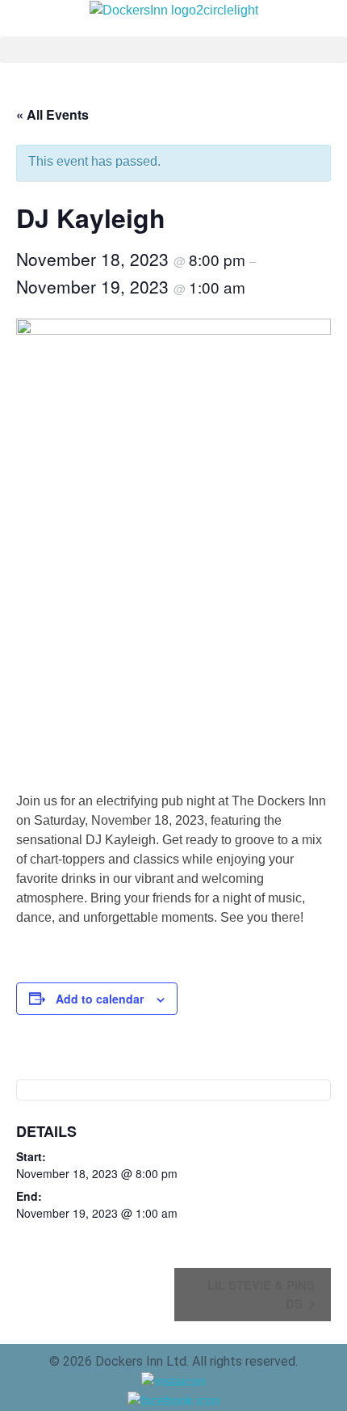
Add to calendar (100, 999)
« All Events (52, 114)
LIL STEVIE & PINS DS (261, 1294)
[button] (173, 49)
